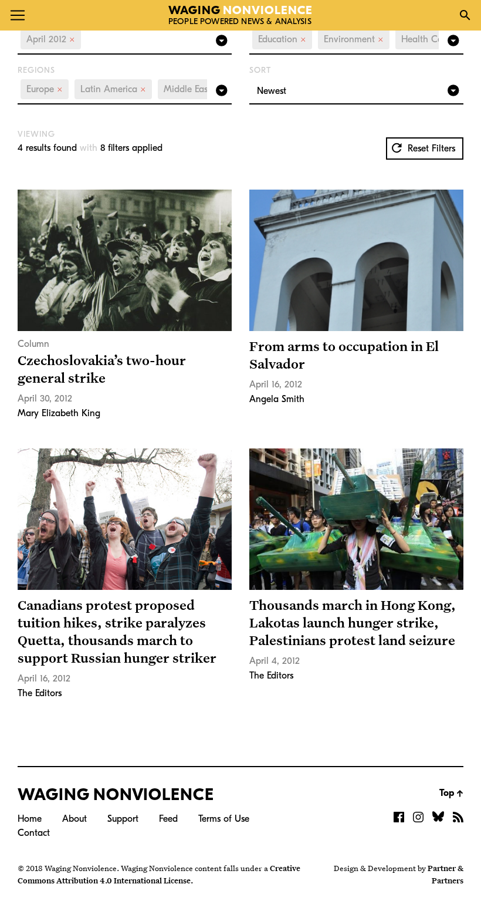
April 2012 (50, 39)
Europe (44, 89)
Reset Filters (430, 148)
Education (282, 39)
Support (122, 819)
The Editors (40, 693)
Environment (354, 39)
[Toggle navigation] (17, 15)
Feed (168, 819)
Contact (34, 833)
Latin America (113, 89)
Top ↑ (451, 793)
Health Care (430, 39)
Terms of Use (223, 819)
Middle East (191, 89)
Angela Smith (276, 399)
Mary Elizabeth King (59, 413)
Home (30, 819)
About (74, 819)
